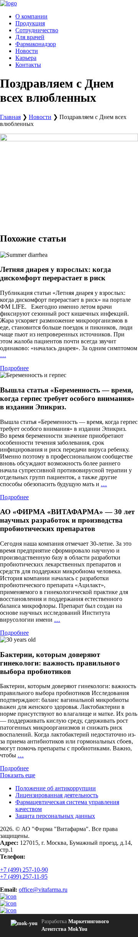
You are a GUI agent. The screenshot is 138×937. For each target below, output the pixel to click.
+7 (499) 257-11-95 (24, 876)
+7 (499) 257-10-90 (24, 869)
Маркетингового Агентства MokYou (75, 925)
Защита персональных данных (55, 816)
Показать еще (17, 775)
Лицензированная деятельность (56, 795)
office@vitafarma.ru (43, 889)
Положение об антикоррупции (55, 788)
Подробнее (14, 368)
